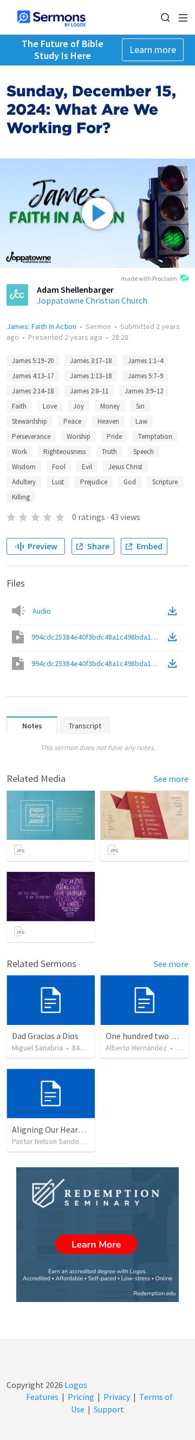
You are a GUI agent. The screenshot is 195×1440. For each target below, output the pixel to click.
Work (19, 451)
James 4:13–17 (33, 375)
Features (42, 1396)
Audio (41, 611)
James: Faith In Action (41, 326)
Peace (72, 421)
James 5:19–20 (33, 360)
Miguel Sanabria (37, 1048)
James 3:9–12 (144, 391)
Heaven (108, 421)
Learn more (152, 49)
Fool (59, 466)
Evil (87, 466)
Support (109, 1409)
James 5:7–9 (145, 375)
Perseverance (31, 436)
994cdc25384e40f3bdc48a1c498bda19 (98, 637)
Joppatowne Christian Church (92, 300)
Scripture (165, 481)
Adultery (24, 481)
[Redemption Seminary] (97, 1234)
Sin (140, 406)
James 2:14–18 (33, 391)
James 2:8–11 (89, 391)
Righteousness (64, 451)
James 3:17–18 (91, 360)
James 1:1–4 (145, 360)
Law (141, 421)
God (129, 481)
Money (110, 406)
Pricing (81, 1396)
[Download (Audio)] (174, 611)
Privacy (116, 1396)
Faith (19, 406)
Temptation (155, 436)
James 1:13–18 (91, 375)
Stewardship (29, 421)
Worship (78, 436)
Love (50, 406)
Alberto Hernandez (136, 1048)
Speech (143, 451)
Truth (109, 451)
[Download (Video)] (174, 637)
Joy (78, 406)
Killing (21, 497)
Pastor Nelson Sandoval (50, 1141)
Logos (75, 1384)
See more (171, 778)
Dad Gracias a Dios (45, 1035)
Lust (58, 481)
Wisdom (24, 466)
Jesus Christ (125, 466)
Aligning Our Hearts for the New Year (80, 1129)
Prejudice (93, 481)
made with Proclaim (149, 278)
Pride (114, 436)
